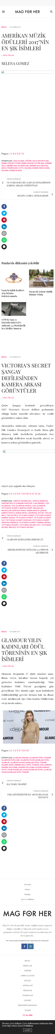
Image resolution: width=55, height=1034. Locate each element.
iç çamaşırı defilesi (23, 503)
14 (39, 493)
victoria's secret (10, 525)
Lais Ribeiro (39, 503)
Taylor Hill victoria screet (20, 515)
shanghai (32, 513)
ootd (21, 168)
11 (30, 493)
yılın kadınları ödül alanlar (37, 770)
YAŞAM (27, 1010)
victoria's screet (24, 518)
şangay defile (8, 513)
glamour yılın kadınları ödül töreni (28, 762)
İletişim (27, 894)
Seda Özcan (8, 55)
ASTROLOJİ (28, 985)
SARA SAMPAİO (46, 765)
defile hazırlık (40, 501)
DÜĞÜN (27, 971)
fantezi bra (7, 503)
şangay (43, 511)
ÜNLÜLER (27, 990)
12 (33, 493)
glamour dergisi (21, 758)
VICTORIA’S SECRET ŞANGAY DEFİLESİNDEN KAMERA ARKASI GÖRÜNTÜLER (26, 378)
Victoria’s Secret (25, 527)
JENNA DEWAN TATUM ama (32, 163)
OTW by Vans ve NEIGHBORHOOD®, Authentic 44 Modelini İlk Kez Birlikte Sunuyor (13, 324)
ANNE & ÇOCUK (27, 975)
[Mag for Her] (28, 12)
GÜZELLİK (27, 966)
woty (4, 770)
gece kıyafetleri (40, 161)
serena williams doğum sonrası (33, 767)
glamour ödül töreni (40, 758)
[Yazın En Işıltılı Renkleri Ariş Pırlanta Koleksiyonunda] (13, 277)
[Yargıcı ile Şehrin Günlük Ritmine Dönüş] (41, 278)
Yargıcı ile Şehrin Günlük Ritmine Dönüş (41, 293)
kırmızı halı (20, 765)
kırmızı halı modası (38, 166)
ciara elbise (18, 161)
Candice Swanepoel (22, 501)
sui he (41, 513)
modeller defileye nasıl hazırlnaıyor (20, 511)
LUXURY (27, 1000)
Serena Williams (9, 767)
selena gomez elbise (11, 170)
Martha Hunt (26, 508)
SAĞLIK (27, 980)
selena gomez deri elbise (37, 168)
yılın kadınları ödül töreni (15, 772)
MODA (4, 27)
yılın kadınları (15, 770)
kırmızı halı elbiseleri (17, 166)
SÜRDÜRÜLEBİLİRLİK (27, 1005)
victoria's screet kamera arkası (34, 522)
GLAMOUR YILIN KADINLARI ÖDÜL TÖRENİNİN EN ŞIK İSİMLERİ (24, 649)
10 (27, 493)
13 (36, 493)
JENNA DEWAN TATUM (10, 163)
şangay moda (21, 513)
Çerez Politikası (27, 899)
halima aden (7, 765)
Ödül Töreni (32, 765)
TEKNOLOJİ (27, 995)
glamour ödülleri (10, 760)
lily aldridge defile (21, 506)
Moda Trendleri (9, 168)
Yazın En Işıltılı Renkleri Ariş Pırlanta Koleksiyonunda (12, 293)
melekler (38, 508)
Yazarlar (27, 884)
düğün (28, 161)
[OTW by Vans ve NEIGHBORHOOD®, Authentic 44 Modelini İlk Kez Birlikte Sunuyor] (13, 309)
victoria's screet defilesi (18, 520)
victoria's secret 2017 (30, 525)
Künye (27, 889)
